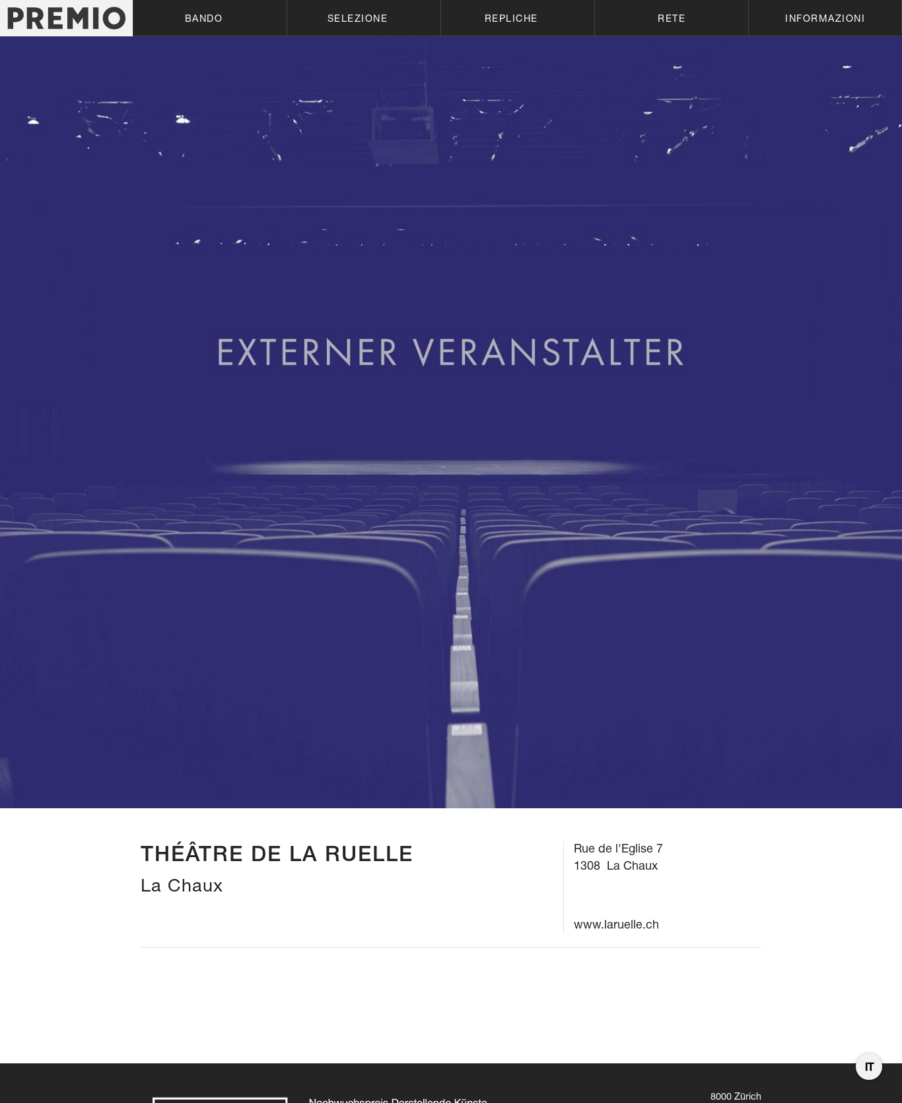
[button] (210, 18)
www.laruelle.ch (616, 924)
